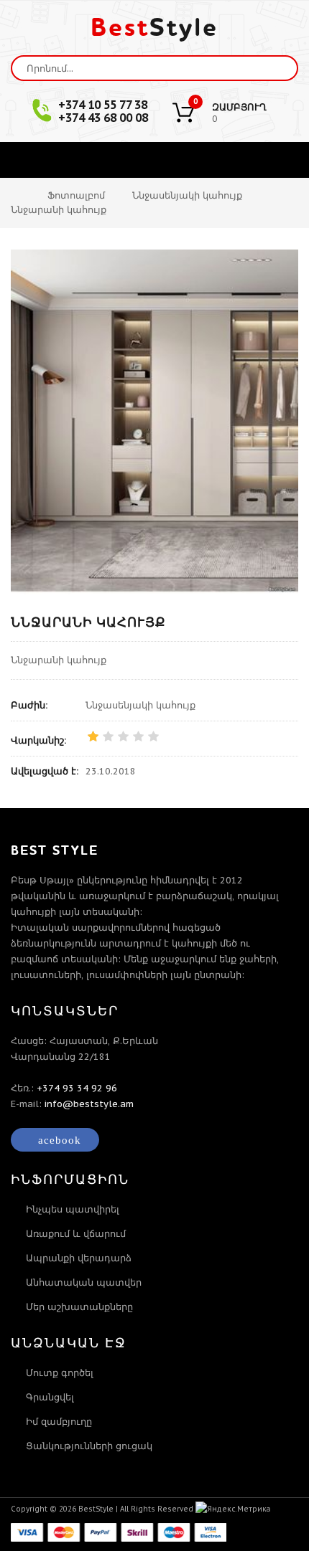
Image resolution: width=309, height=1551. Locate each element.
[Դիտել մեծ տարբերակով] (154, 422)
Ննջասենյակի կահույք (187, 195)
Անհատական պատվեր (84, 1282)
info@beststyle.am (89, 1104)
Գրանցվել (50, 1397)
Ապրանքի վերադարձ (79, 1258)
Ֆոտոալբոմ (76, 195)
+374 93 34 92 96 (77, 1088)
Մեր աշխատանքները (79, 1307)
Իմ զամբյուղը (59, 1421)
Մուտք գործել (59, 1373)
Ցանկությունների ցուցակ (89, 1446)
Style (154, 28)
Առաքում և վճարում (76, 1234)
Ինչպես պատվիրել (72, 1209)
